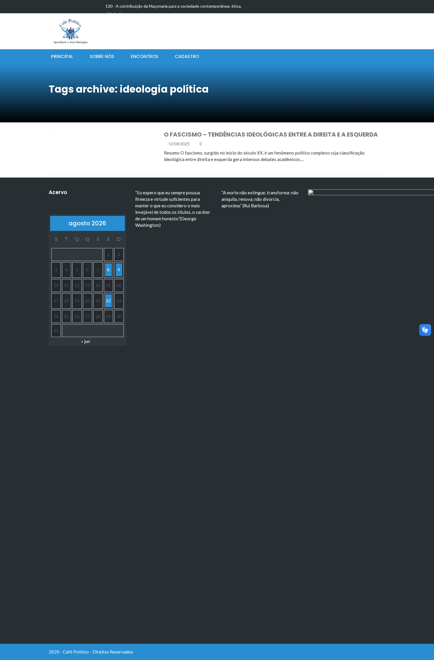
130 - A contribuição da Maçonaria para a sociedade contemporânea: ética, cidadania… (173, 10)
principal (62, 56)
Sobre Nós (102, 56)
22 (108, 300)
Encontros (144, 56)
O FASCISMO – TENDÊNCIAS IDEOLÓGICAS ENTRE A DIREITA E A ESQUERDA (271, 134)
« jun (85, 341)
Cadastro (187, 56)
